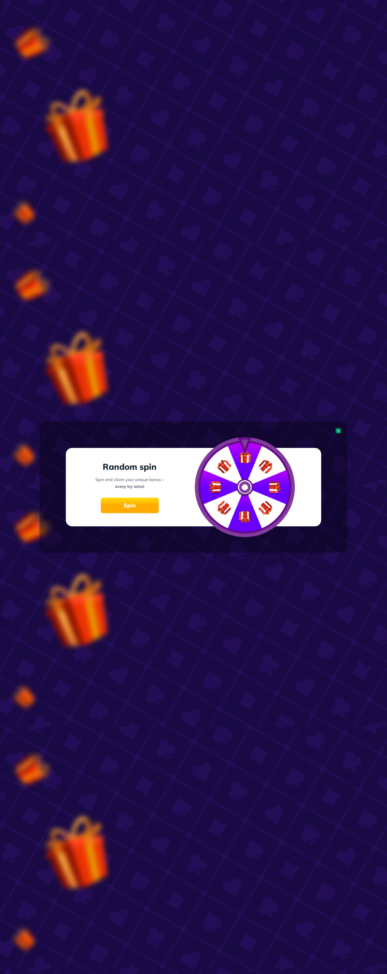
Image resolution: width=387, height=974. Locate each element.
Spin (129, 505)
